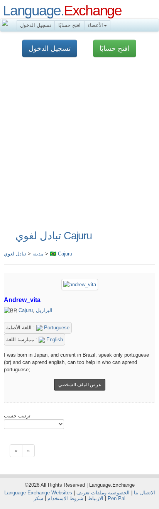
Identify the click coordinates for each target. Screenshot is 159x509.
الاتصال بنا (144, 493)
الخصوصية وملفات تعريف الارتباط (103, 495)
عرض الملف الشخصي (79, 384)
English (54, 339)
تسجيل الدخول (35, 25)
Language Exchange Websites (38, 493)
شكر (38, 498)
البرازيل (44, 310)
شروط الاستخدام (65, 498)
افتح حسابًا (69, 25)
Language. (62, 10)
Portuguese (55, 327)
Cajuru (26, 310)
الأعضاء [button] (95, 25)
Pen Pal (116, 498)
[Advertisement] (79, 144)
